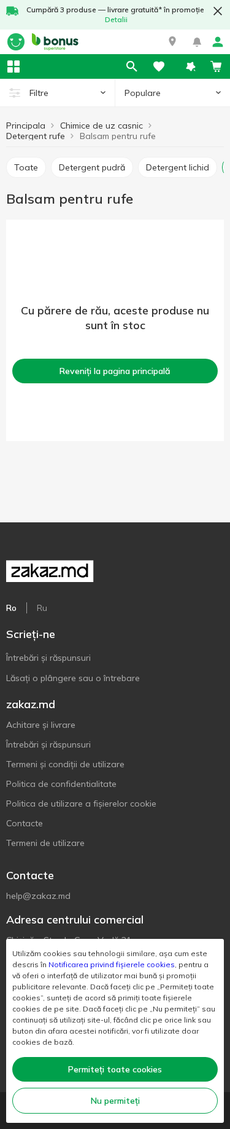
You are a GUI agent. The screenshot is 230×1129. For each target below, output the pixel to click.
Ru (42, 607)
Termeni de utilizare (45, 842)
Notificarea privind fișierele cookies (111, 964)
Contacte (24, 823)
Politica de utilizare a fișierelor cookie (81, 803)
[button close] (218, 11)
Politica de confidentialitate (61, 783)
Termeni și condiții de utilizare (65, 764)
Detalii (116, 19)
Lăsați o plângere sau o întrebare (73, 678)
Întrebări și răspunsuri (48, 657)
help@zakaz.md (38, 895)
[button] (172, 42)
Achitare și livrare (40, 724)
